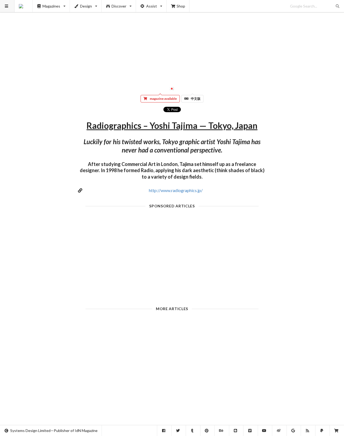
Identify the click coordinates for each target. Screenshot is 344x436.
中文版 (195, 99)
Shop (181, 6)
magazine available (163, 99)
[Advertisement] (172, 37)
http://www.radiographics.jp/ (176, 190)
